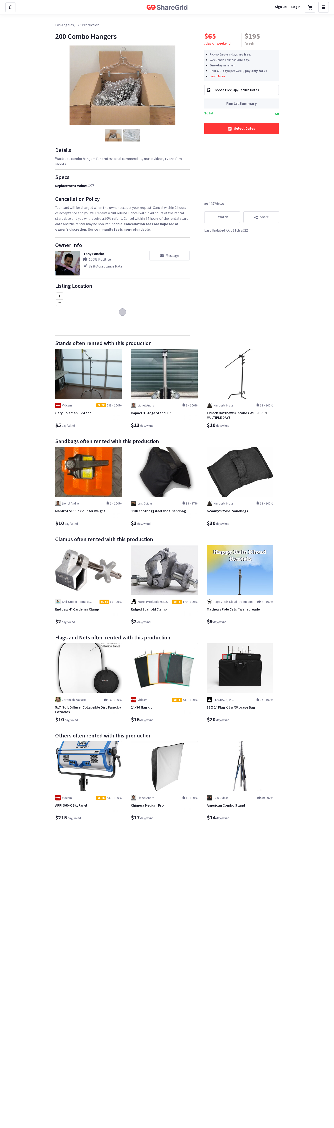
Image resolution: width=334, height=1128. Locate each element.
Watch (223, 216)
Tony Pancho (93, 253)
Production (90, 25)
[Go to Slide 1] (113, 135)
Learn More (217, 76)
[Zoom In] (59, 296)
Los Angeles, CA (67, 25)
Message (172, 255)
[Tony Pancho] (67, 263)
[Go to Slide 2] (131, 135)
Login (295, 6)
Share (264, 216)
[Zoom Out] (59, 302)
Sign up (281, 6)
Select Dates (244, 128)
